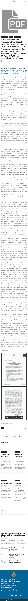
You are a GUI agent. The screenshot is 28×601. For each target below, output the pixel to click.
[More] (19, 436)
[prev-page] (2, 503)
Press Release (19, 429)
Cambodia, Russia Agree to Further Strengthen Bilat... (17, 548)
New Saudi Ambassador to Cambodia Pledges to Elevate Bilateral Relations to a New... (13, 535)
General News (4, 37)
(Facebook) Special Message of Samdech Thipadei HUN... (16, 561)
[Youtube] (16, 595)
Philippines (14, 429)
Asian (11, 37)
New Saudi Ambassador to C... (21, 484)
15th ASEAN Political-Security (10, 428)
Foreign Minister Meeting (21, 428)
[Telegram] (12, 595)
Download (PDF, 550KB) (7, 423)
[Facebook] (8, 595)
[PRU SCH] (2, 61)
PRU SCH (6, 61)
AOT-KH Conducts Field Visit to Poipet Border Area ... (16, 555)
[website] (20, 595)
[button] (2, 2)
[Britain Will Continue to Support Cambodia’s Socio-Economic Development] (21, 449)
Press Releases (17, 37)
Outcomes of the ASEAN (6, 429)
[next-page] (4, 503)
